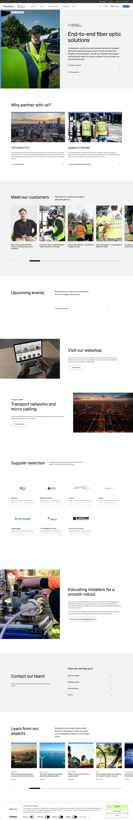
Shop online (76, 367)
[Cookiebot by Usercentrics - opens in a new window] (13, 817)
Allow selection (117, 811)
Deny (117, 815)
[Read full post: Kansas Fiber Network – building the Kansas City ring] (81, 229)
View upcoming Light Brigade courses (82, 619)
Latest (73, 6)
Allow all (117, 806)
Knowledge (65, 6)
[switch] (47, 817)
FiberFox (13, 500)
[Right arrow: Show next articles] (15, 260)
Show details (83, 817)
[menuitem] (119, 1)
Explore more (19, 424)
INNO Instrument (44, 500)
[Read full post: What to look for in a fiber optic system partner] (81, 761)
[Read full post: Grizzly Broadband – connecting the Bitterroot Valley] (109, 229)
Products (42, 6)
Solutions (33, 6)
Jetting (71, 500)
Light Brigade (14, 531)
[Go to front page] (8, 6)
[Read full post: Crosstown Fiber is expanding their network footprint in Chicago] (52, 229)
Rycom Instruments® (74, 531)
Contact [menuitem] (126, 6)
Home (13, 12)
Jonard (100, 500)
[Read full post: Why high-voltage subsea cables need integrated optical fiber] (52, 761)
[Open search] (99, 6)
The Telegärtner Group (45, 531)
